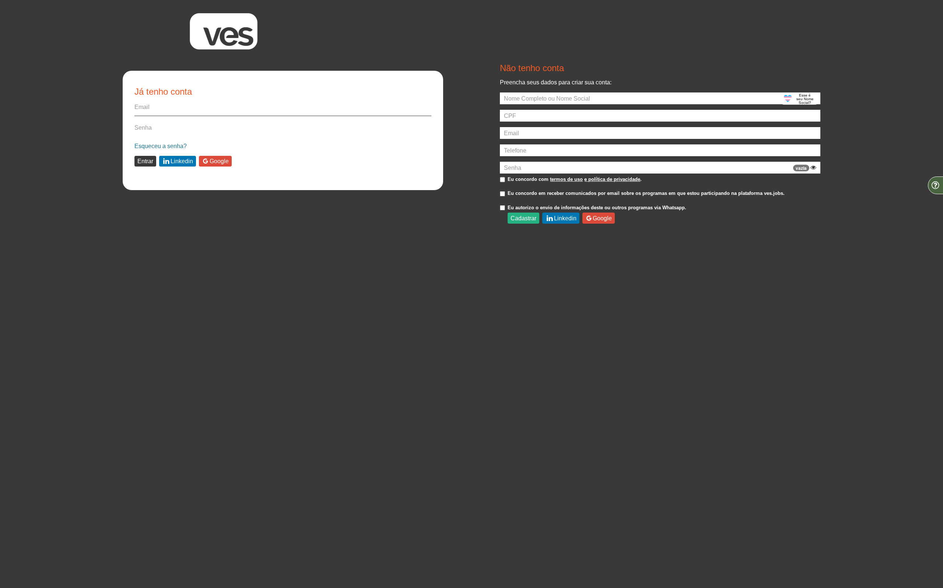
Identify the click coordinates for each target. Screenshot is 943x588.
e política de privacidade (612, 179)
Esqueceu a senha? (160, 146)
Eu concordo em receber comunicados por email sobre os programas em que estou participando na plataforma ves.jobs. (646, 193)
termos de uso (566, 179)
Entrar (145, 161)
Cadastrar (523, 218)
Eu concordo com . (575, 179)
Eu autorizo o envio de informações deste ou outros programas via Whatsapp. (597, 207)
